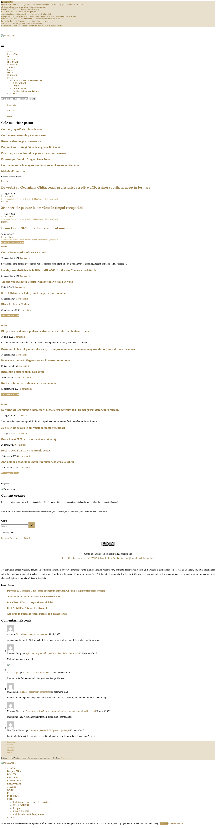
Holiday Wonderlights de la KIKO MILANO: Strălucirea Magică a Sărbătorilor (49, 270)
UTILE (10, 77)
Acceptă (164, 823)
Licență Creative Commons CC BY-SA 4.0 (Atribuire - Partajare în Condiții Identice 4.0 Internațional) (108, 558)
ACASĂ (10, 51)
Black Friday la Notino (15, 304)
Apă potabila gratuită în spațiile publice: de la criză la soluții (26, 14)
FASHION (11, 59)
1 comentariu (22, 298)
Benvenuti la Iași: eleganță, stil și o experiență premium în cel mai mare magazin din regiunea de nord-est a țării (68, 349)
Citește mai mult (175, 823)
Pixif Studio (65, 758)
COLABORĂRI (19, 83)
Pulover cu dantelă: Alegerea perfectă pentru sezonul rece (35, 360)
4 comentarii (20, 287)
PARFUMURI (12, 64)
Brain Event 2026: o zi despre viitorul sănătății (20, 9)
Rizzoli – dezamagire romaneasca (21, 141)
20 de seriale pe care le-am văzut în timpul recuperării (23, 7)
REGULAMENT (19, 88)
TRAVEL (11, 67)
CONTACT (12, 93)
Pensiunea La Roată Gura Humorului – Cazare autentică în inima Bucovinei (32, 19)
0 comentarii (7, 196)
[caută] (31, 525)
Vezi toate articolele (10, 315)
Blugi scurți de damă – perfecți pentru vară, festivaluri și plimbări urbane (31, 26)
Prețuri (16, 85)
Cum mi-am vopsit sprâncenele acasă (23, 252)
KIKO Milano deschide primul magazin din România (33, 293)
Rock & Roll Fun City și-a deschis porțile (18, 12)
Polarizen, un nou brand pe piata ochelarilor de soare (33, 153)
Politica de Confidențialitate (25, 91)
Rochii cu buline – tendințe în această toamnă (28, 383)
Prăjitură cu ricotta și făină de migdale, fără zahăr (31, 147)
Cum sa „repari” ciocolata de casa (21, 129)
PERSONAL (12, 75)
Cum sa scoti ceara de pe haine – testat (24, 135)
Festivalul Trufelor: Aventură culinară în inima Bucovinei (25, 21)
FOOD (10, 72)
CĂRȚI (10, 69)
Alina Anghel (13, 672)
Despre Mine (12, 54)
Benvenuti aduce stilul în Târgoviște (22, 371)
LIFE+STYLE (12, 62)
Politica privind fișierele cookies (27, 80)
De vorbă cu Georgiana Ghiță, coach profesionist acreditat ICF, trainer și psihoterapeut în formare (42, 5)
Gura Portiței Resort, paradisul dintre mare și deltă (22, 23)
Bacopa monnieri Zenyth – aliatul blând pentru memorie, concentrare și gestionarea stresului (39, 16)
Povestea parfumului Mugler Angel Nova (26, 159)
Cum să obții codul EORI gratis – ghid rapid (49, 730)
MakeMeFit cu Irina (13, 171)
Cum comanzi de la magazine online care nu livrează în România (40, 165)
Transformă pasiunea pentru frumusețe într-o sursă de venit (37, 281)
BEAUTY (11, 56)
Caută (32, 99)
